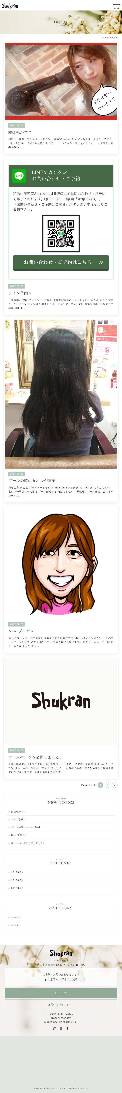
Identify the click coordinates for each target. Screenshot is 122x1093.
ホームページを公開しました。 (61, 717)
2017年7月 (17, 880)
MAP (84, 964)
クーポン (16, 917)
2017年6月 (17, 888)
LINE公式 (61, 993)
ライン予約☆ (61, 236)
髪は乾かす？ (61, 97)
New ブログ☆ (61, 579)
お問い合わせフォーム (61, 1004)
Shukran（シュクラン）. (57, 1088)
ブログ (15, 925)
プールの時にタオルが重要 (61, 410)
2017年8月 (17, 872)
